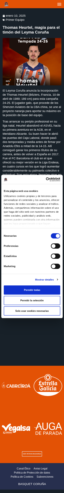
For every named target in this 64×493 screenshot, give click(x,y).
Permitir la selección (32, 300)
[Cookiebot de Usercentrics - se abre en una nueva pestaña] (46, 179)
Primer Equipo (15, 19)
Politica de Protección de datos (32, 472)
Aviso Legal (40, 468)
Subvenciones (45, 476)
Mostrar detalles (44, 279)
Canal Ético (23, 468)
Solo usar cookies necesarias (32, 310)
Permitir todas (32, 290)
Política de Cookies (22, 476)
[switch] (55, 246)
